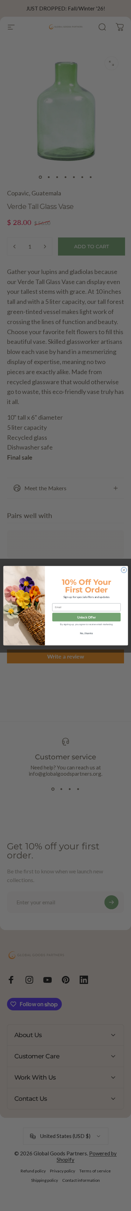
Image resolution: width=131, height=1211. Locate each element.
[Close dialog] (123, 570)
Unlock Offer (86, 617)
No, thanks (86, 633)
